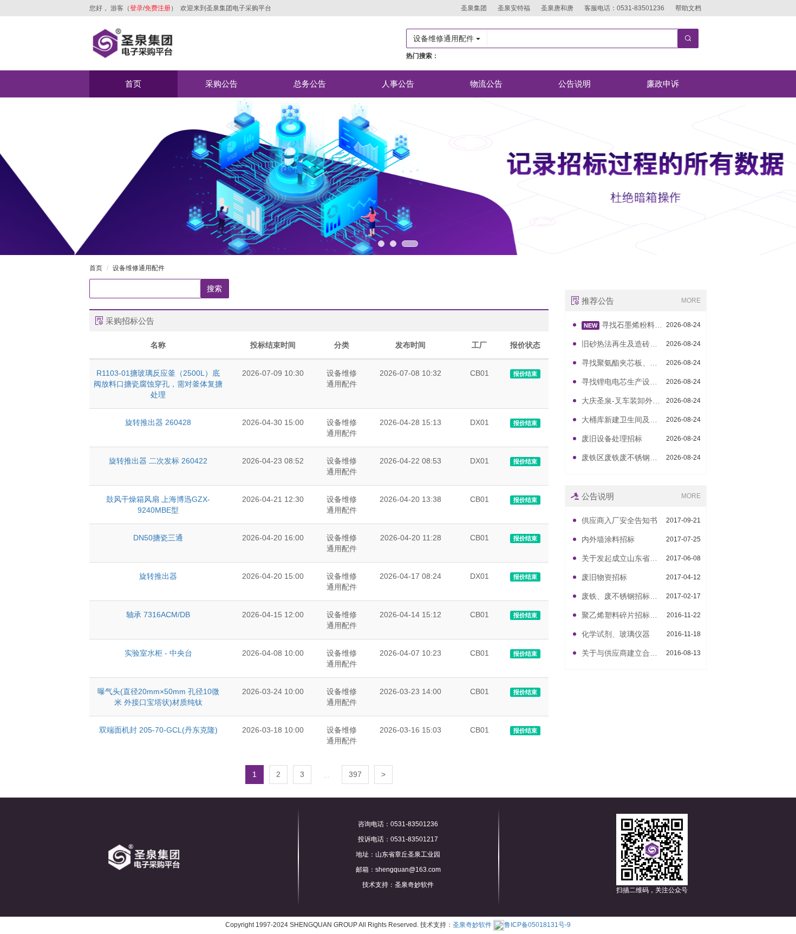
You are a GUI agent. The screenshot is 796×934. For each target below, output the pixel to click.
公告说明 (574, 83)
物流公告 (486, 83)
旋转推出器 (158, 576)
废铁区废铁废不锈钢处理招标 (622, 457)
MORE (691, 300)
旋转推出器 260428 (158, 422)
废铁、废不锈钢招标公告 (622, 596)
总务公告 (309, 83)
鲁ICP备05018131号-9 (537, 925)
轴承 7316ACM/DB (158, 614)
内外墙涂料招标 (608, 539)
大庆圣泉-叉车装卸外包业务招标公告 (622, 400)
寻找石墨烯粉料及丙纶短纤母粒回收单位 (623, 325)
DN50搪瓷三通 (158, 537)
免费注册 (158, 8)
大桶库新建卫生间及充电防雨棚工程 (622, 419)
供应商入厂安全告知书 (619, 520)
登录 (136, 8)
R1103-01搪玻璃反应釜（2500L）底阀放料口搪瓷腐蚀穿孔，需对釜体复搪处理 (158, 384)
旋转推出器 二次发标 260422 (158, 460)
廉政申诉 (663, 83)
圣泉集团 (474, 8)
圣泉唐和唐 (557, 8)
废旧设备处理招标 (612, 438)
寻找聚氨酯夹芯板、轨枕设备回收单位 (622, 362)
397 (355, 774)
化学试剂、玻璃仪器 (616, 634)
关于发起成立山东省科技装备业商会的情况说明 (622, 558)
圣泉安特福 (514, 8)
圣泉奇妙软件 (472, 925)
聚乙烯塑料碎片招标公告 (622, 615)
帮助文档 (688, 8)
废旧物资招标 (604, 577)
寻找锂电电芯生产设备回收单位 (622, 381)
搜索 (214, 288)
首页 (133, 83)
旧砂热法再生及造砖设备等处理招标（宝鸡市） (622, 343)
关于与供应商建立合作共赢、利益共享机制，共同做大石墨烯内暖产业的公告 (622, 653)
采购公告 (221, 83)
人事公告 (398, 83)
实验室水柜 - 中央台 (158, 653)
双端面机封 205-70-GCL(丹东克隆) (158, 730)
